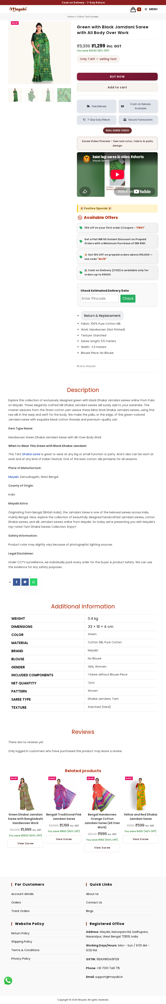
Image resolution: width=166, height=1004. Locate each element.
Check (127, 298)
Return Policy (20, 933)
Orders (16, 902)
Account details (22, 894)
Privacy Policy (20, 959)
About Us (92, 894)
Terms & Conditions (25, 950)
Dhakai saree (31, 454)
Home (71, 16)
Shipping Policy (21, 942)
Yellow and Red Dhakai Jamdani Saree (140, 816)
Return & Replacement (102, 315)
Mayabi (13, 477)
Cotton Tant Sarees (88, 16)
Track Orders (20, 911)
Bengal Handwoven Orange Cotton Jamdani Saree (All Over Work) (102, 820)
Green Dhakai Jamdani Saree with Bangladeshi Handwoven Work (25, 818)
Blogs (89, 911)
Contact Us (94, 902)
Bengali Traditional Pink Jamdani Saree (63, 816)
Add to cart (117, 87)
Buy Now (117, 77)
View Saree (25, 843)
